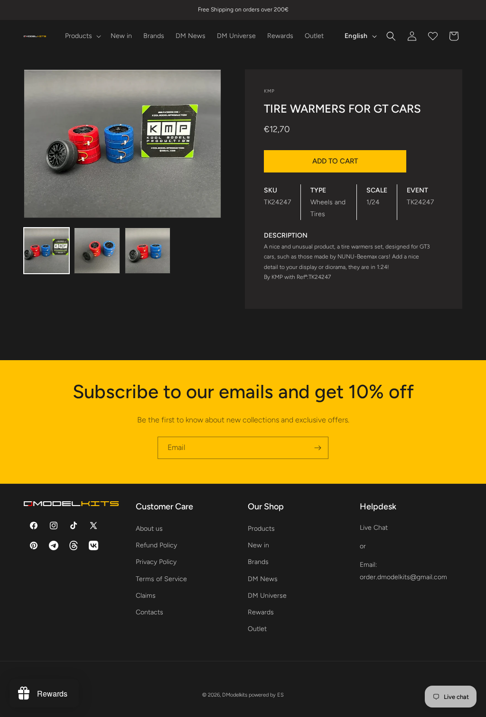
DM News (263, 579)
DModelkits (234, 695)
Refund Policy (156, 545)
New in (258, 545)
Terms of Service (161, 579)
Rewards (261, 612)
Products (261, 529)
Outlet (257, 629)
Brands (258, 562)
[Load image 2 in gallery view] (97, 250)
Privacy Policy (156, 562)
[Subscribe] (317, 448)
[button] (82, 36)
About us (149, 529)
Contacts (149, 612)
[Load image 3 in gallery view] (147, 250)
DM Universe (267, 596)
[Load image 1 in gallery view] (46, 250)
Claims (146, 596)
